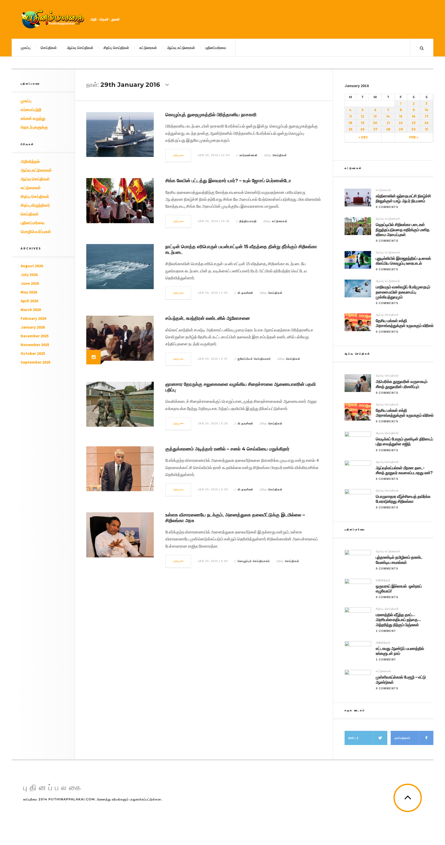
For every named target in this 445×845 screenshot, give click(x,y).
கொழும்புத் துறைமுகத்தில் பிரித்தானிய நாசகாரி (210, 115)
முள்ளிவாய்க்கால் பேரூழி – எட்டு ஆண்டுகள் (401, 679)
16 (413, 116)
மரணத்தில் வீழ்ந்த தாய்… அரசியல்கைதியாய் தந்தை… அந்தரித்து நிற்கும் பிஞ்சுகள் (398, 619)
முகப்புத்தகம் (402, 738)
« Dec (363, 137)
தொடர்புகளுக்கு (34, 127)
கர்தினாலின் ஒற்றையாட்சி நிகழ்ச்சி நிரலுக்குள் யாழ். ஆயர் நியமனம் (403, 198)
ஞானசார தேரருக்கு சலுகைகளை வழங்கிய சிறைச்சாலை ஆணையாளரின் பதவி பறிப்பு (240, 387)
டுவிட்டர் (353, 738)
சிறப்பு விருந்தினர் (35, 205)
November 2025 (35, 344)
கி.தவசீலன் (245, 292)
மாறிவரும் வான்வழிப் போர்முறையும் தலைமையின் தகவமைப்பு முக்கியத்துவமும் (403, 292)
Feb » (413, 137)
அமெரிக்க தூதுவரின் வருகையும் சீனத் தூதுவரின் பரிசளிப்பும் (401, 384)
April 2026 (29, 300)
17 (426, 116)
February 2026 (33, 318)
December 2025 (35, 335)
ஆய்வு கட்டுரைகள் (181, 47)
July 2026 (29, 274)
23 (414, 123)
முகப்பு (25, 47)
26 (362, 129)
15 (400, 116)
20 (375, 123)
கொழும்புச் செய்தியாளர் (254, 561)
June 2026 (30, 283)
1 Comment (386, 630)
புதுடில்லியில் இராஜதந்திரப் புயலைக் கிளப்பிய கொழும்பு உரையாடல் (403, 261)
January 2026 (33, 327)
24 (426, 123)
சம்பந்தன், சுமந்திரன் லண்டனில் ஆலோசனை (207, 318)
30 (413, 129)
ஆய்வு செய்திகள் (80, 47)
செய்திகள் (49, 47)
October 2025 (33, 353)
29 (401, 129)
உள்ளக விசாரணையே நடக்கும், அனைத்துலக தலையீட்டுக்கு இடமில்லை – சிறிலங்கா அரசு (235, 517)
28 (388, 129)
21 (388, 123)
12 (362, 116)
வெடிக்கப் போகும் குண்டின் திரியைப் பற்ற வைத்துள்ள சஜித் (404, 441)
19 (362, 123)
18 (350, 123)
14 (388, 116)
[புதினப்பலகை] (53, 19)
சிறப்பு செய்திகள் (116, 47)
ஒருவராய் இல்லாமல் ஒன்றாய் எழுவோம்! (399, 588)
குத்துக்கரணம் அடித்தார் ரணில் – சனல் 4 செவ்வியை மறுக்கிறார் (227, 449)
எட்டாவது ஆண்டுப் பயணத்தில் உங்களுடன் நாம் (400, 651)
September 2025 (35, 362)
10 (426, 110)
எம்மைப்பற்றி (31, 109)
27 (375, 129)
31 (426, 129)
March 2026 (31, 309)
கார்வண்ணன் (248, 155)
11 (350, 116)
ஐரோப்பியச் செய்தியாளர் (254, 358)
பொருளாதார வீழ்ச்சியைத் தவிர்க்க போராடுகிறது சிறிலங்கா (403, 499)
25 (350, 129)
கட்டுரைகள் (148, 47)
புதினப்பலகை (53, 788)
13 (375, 116)
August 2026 (32, 265)
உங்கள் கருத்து (33, 118)
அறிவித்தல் (30, 161)
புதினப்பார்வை (215, 47)
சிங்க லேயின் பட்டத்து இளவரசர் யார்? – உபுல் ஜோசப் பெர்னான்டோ (228, 180)
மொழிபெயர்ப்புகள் (36, 231)
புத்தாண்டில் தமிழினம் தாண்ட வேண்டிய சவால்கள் (399, 560)
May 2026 (29, 292)
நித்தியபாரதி (248, 221)
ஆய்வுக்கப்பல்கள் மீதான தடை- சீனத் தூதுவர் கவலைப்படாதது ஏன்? (404, 470)
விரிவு (176, 155)
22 (401, 123)
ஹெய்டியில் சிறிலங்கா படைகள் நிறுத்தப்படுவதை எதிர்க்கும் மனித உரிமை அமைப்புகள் (402, 229)
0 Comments (387, 206)
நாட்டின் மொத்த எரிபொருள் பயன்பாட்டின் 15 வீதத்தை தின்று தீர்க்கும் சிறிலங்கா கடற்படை (241, 249)
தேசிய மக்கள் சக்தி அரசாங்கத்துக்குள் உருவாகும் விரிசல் (404, 323)
